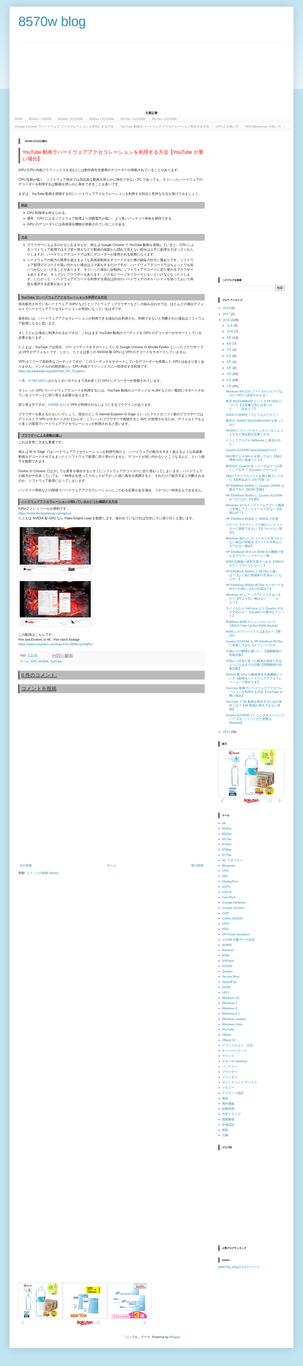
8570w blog (52, 21)
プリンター (230, 1077)
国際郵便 (228, 1119)
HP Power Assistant (235, 934)
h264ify (53, 404)
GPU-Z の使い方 (227, 126)
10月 (230, 331)
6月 (229, 356)
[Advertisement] (151, 73)
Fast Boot (229, 897)
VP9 (68, 347)
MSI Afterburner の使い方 (263, 126)
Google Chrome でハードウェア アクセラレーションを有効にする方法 (64, 126)
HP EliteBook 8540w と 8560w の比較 (252, 518)
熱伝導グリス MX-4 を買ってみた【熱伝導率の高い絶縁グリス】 (254, 458)
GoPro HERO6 (232, 918)
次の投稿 (26, 865)
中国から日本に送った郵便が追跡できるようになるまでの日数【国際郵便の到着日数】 (254, 664)
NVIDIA (43, 661)
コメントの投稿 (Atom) (42, 873)
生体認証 (228, 1124)
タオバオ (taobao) (234, 1061)
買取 (225, 1130)
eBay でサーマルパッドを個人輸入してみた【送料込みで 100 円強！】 (254, 477)
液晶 (225, 1098)
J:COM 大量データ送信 (238, 939)
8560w (226, 834)
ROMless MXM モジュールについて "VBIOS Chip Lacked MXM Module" (252, 623)
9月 (229, 337)
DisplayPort (230, 881)
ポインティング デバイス (239, 1082)
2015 (227, 732)
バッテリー (230, 1066)
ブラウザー (230, 1072)
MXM (18, 119)
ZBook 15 (229, 1040)
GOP (225, 913)
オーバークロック (234, 1050)
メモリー (228, 1087)
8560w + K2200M (101, 119)
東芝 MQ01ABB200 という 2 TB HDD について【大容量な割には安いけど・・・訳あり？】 (254, 404)
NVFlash (228, 960)
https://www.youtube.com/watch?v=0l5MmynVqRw (55, 644)
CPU (225, 870)
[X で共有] (62, 656)
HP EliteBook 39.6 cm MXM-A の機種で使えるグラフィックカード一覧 (255, 553)
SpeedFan (229, 982)
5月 (229, 362)
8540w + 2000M (40, 119)
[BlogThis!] (58, 656)
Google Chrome (233, 908)
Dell (224, 876)
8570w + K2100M (133, 119)
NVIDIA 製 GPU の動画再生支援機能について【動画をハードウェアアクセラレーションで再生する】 (254, 678)
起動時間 (228, 1108)
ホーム (111, 865)
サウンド (228, 1056)
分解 (225, 1135)
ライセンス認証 (233, 1093)
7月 (229, 349)
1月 (229, 386)
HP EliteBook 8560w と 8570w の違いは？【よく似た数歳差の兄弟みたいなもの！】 (254, 575)
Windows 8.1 (231, 1013)
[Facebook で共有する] (67, 656)
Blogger (174, 1337)
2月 (229, 380)
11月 (230, 325)
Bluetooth (228, 865)
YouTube (55, 661)
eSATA (226, 892)
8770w (226, 855)
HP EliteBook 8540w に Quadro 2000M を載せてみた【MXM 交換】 (255, 487)
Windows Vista (232, 1024)
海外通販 (228, 1103)
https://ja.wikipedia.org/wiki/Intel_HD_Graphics (51, 371)
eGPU (226, 886)
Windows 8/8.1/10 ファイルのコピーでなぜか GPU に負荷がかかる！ (254, 393)
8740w (226, 844)
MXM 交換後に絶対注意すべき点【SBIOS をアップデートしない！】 (255, 563)
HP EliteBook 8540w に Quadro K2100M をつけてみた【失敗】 (254, 497)
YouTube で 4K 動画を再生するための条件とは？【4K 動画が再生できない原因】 (254, 705)
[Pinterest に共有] (71, 656)
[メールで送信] (54, 656)
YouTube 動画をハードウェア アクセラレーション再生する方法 (164, 126)
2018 (227, 308)
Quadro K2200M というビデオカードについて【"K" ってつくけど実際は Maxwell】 (255, 718)
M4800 (227, 945)
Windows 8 (229, 1008)
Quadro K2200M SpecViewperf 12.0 (251, 450)
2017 (227, 314)
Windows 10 (230, 998)
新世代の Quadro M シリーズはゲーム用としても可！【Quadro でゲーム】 (254, 468)
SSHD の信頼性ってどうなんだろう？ (252, 414)
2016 (227, 320)
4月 (229, 368)
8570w (226, 839)
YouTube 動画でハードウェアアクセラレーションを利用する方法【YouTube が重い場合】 (254, 691)
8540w (226, 828)
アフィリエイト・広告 (237, 1045)
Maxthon (228, 950)
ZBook (226, 1034)
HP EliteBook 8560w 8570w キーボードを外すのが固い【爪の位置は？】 (255, 586)
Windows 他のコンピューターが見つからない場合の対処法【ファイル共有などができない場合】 (254, 542)
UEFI (225, 992)
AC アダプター (232, 860)
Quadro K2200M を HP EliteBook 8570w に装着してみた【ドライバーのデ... (254, 643)
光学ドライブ (231, 1114)
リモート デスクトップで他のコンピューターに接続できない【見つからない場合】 (254, 528)
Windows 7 (229, 1003)
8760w (226, 849)
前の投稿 (197, 865)
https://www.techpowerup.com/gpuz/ (44, 513)
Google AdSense (234, 902)
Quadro (227, 971)
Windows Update (234, 1019)
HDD (225, 929)
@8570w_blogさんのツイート (239, 1267)
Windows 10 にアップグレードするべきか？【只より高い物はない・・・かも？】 (253, 598)
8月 (229, 343)
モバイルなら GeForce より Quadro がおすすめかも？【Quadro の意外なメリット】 (255, 612)
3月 (229, 374)
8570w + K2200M (164, 119)
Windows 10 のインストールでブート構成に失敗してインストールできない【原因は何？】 (255, 508)
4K (224, 823)
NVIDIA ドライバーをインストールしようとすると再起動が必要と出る (254, 432)
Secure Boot (230, 976)
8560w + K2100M (70, 119)
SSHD (226, 987)
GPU (34, 661)
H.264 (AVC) (38, 380)
